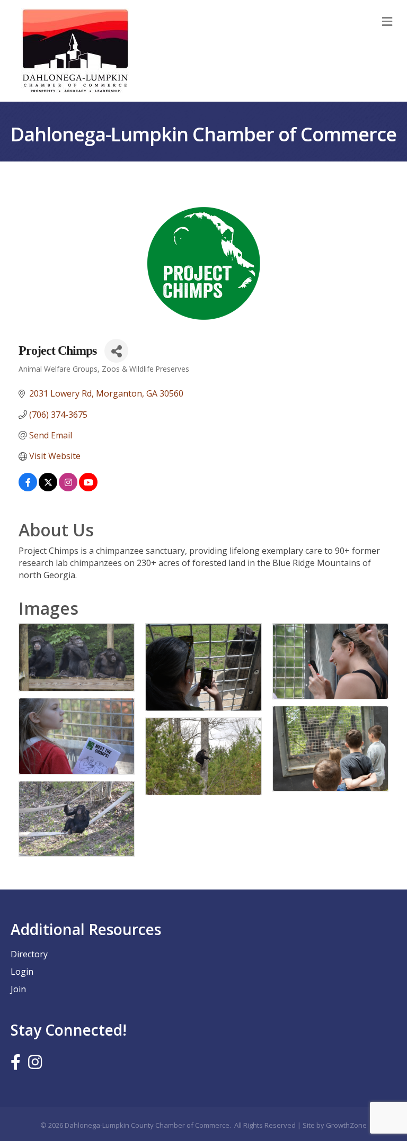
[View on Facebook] (28, 488)
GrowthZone (346, 1125)
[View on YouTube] (88, 488)
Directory (29, 954)
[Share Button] (116, 351)
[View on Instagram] (68, 488)
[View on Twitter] (48, 488)
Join (18, 989)
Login (22, 971)
